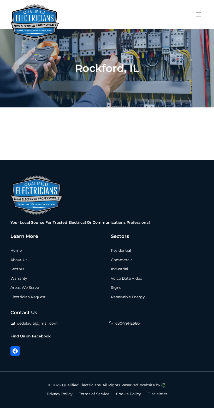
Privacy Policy (60, 394)
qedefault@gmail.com (37, 323)
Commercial (122, 259)
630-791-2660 (127, 323)
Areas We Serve (24, 287)
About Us (18, 259)
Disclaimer (157, 394)
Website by (150, 385)
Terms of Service (94, 394)
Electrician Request (28, 297)
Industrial (119, 269)
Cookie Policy (128, 394)
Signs (116, 287)
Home (16, 250)
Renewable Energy (128, 297)
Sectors (17, 269)
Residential (121, 250)
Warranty (18, 278)
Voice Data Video (126, 278)
